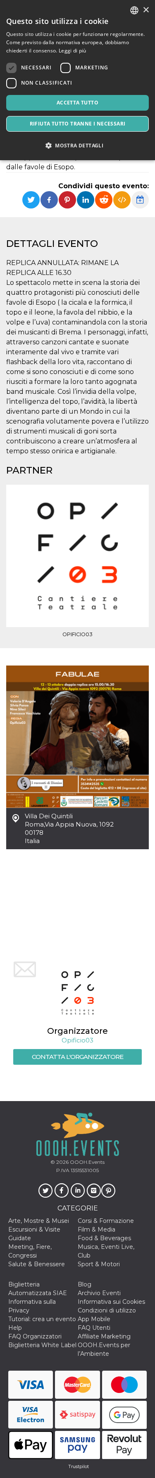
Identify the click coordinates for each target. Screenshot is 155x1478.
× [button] (146, 10)
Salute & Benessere (36, 1264)
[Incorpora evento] (122, 199)
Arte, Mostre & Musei (38, 1221)
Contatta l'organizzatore (77, 1057)
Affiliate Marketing (104, 1336)
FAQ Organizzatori (35, 1336)
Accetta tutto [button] (77, 102)
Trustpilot (78, 1466)
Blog (84, 1284)
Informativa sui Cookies (111, 1301)
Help (15, 1327)
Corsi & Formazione (106, 1221)
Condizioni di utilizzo (107, 1310)
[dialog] (77, 80)
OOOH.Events (87, 1162)
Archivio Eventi (99, 1293)
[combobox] (134, 10)
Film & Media (96, 1229)
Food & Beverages (104, 1238)
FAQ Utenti (94, 1327)
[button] (77, 145)
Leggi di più (72, 50)
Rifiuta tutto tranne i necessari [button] (78, 123)
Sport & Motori (99, 1264)
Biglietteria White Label (42, 1345)
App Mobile (94, 1319)
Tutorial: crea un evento (42, 1319)
